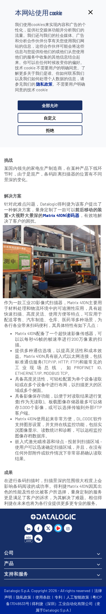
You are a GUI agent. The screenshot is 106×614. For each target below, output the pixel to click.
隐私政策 (44, 84)
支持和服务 (16, 573)
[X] (48, 528)
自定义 (50, 117)
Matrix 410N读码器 (61, 215)
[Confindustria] (28, 539)
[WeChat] (38, 539)
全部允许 (50, 105)
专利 (58, 597)
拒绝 (50, 130)
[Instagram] (68, 528)
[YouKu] (58, 528)
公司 (9, 552)
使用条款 (43, 597)
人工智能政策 (77, 597)
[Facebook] (38, 528)
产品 (9, 563)
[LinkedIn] (28, 528)
